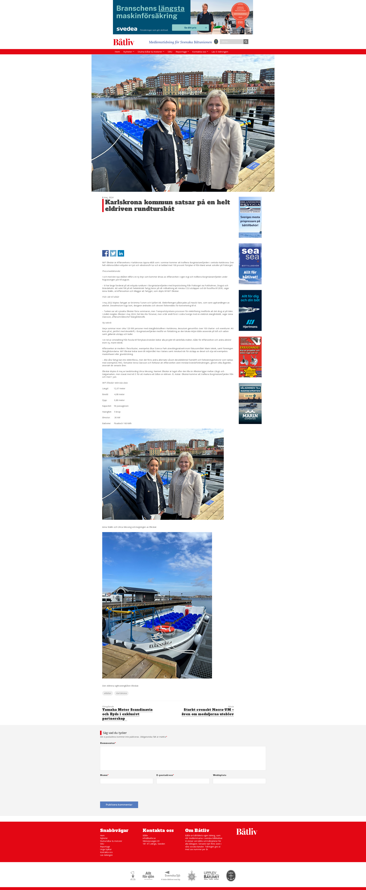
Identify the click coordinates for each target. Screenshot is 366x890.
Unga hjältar (106, 849)
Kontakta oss (199, 51)
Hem (117, 51)
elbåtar (107, 693)
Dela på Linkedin (121, 253)
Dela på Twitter (113, 253)
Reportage (181, 51)
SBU (170, 51)
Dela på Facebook (105, 253)
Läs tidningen (106, 855)
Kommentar (108, 743)
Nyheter (127, 51)
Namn (104, 775)
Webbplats (219, 775)
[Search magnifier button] (245, 41)
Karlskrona (121, 693)
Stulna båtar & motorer (150, 51)
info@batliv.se (149, 838)
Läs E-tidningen (220, 51)
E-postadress (165, 775)
